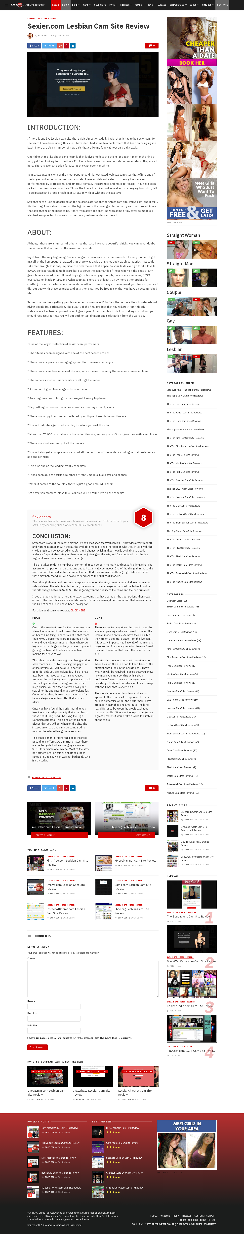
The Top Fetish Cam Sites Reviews (184, 412)
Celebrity (100, 4)
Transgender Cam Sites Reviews (183, 733)
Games (138, 4)
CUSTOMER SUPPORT (205, 1215)
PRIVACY (186, 1215)
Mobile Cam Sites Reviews (180, 674)
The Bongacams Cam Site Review (188, 916)
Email (32, 1013)
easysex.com (104, 1212)
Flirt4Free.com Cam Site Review (122, 1127)
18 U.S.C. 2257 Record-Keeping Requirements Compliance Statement (174, 1224)
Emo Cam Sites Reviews (179, 615)
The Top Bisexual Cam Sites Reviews (186, 497)
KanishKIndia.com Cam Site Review (190, 1006)
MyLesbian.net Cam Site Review (135, 860)
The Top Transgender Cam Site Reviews (187, 522)
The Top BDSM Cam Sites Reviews (185, 395)
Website (32, 1025)
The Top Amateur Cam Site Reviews (185, 438)
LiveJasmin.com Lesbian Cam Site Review (46, 1093)
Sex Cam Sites (174, 600)
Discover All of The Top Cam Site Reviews (189, 389)
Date (112, 4)
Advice (162, 4)
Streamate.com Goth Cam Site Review (61, 1187)
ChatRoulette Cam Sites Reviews (184, 657)
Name (31, 1001)
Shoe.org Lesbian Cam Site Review (132, 911)
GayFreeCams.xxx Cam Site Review (195, 843)
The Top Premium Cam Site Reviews (185, 480)
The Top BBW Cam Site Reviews (183, 548)
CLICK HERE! (78, 610)
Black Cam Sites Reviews (180, 767)
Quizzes (206, 4)
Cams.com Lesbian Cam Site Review (133, 887)
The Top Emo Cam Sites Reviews (183, 404)
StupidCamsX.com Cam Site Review (124, 1187)
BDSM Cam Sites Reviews (180, 606)
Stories (125, 4)
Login (55, 4)
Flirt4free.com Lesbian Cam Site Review (67, 863)
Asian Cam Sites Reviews (180, 750)
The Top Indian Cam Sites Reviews (184, 564)
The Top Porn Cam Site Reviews (183, 471)
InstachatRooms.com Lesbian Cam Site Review (65, 911)
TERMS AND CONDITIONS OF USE (198, 1220)
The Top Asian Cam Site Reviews (183, 539)
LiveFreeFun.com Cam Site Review (58, 1157)
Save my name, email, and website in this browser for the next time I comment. (81, 1037)
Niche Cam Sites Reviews (180, 742)
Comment (32, 958)
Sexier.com (41, 517)
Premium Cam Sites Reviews (181, 691)
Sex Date (222, 4)
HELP (176, 1215)
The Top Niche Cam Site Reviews (184, 531)
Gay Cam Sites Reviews (179, 716)
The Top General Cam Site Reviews (185, 429)
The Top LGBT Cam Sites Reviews (185, 488)
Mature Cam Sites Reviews (180, 792)
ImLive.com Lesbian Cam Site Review (65, 887)
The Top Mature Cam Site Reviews (184, 581)
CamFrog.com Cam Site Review (122, 1142)
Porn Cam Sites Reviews (179, 682)
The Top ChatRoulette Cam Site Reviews (188, 446)
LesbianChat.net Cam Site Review (135, 1093)
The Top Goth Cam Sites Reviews (184, 421)
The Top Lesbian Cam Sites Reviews (185, 514)
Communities (177, 4)
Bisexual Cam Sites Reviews (181, 708)
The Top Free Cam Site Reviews (183, 454)
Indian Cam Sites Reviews (180, 775)
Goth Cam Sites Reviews (179, 632)
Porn (75, 4)
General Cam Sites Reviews (181, 640)
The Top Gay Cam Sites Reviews (183, 505)
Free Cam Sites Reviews (179, 665)
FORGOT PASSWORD (160, 1215)
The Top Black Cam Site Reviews (184, 556)
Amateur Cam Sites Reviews (181, 648)
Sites (193, 4)
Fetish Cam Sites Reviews (180, 623)
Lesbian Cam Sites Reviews (41, 18)
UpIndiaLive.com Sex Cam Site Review (196, 813)
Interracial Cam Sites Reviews (182, 784)
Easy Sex (42, 35)
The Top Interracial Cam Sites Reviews (187, 573)
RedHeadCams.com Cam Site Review (60, 1172)
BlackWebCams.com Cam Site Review (191, 961)
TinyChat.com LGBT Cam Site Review (191, 1051)
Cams (85, 4)
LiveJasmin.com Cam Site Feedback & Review (194, 828)
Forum (65, 4)
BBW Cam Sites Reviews (179, 758)
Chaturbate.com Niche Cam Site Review (197, 858)
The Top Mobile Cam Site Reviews (184, 463)
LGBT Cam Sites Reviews (180, 699)
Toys (150, 4)
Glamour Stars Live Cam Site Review (125, 1172)
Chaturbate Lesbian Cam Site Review (92, 1093)
